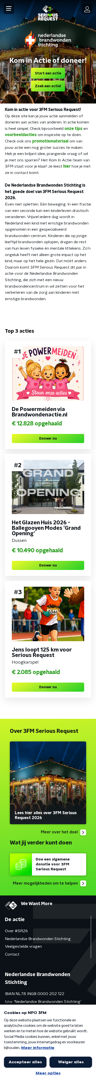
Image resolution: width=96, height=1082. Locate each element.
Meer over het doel (59, 832)
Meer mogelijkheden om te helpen (45, 883)
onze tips (73, 129)
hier (67, 166)
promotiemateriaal (50, 141)
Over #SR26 (16, 931)
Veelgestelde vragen (23, 946)
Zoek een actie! (48, 86)
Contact (12, 954)
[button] (9, 9)
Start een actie (48, 73)
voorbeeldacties (21, 135)
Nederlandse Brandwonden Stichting (38, 939)
